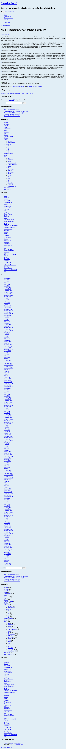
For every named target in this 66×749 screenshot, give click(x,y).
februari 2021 (7, 379)
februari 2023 (7, 341)
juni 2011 (6, 557)
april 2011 (7, 560)
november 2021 (8, 365)
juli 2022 (6, 352)
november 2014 (8, 493)
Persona (6, 239)
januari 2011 (7, 564)
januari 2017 (7, 453)
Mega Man (6, 230)
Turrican (6, 266)
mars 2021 (7, 377)
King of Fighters (9, 221)
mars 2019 (7, 413)
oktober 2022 (7, 348)
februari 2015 (7, 489)
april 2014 (7, 504)
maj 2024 (6, 320)
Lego (6, 223)
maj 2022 (6, 355)
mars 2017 (7, 450)
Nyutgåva (7, 237)
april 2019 (7, 411)
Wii (8, 180)
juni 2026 (6, 281)
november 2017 (8, 437)
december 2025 (8, 290)
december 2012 (8, 529)
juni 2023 (6, 335)
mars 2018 (7, 431)
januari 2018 (7, 434)
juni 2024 (6, 318)
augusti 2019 (7, 406)
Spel (5, 156)
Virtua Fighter (8, 268)
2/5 (8, 147)
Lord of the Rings (9, 227)
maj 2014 (6, 502)
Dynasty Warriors (8, 207)
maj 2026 (6, 282)
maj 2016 (6, 465)
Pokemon (6, 242)
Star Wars (6, 252)
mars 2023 (7, 340)
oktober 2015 (7, 476)
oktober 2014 (7, 495)
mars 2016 (7, 468)
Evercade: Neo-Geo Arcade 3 (12, 116)
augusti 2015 (7, 479)
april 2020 (7, 394)
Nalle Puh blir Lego (15, 743)
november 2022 (8, 346)
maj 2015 (6, 484)
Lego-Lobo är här (6, 93)
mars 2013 (7, 524)
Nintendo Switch (12, 164)
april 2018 (7, 430)
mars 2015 (7, 487)
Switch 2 (10, 178)
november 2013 (8, 512)
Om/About (7, 22)
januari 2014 (7, 509)
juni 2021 (6, 372)
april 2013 (7, 523)
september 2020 (8, 386)
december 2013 (8, 510)
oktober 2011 (7, 551)
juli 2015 (6, 481)
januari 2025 (7, 307)
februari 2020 (7, 397)
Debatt (6, 125)
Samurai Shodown (8, 245)
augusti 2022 (7, 351)
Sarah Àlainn (6, 246)
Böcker (6, 122)
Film (5, 127)
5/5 (8, 152)
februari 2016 (7, 470)
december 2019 (8, 400)
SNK (5, 248)
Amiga (5, 196)
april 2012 (7, 541)
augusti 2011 (7, 554)
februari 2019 (7, 414)
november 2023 (8, 327)
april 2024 (7, 321)
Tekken (6, 257)
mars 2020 (7, 396)
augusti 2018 (7, 423)
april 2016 (7, 467)
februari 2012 (7, 544)
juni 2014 (6, 501)
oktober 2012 (7, 532)
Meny (2, 11)
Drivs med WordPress (7, 747)
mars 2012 (7, 543)
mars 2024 (7, 323)
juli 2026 (6, 279)
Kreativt (6, 132)
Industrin (7, 216)
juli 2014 (6, 499)
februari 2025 (7, 306)
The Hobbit (7, 259)
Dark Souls (8, 204)
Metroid (6, 232)
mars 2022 (7, 358)
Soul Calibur (9, 250)
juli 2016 (6, 462)
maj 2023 (6, 337)
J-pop (5, 218)
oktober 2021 (7, 366)
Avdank (6, 19)
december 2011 (8, 547)
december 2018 (8, 417)
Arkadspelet (6, 197)
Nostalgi (6, 235)
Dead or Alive (7, 206)
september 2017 (8, 441)
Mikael (40, 86)
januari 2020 (7, 399)
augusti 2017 (7, 442)
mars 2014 (7, 506)
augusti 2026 (7, 278)
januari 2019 (7, 416)
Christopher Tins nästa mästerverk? (22, 93)
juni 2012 (6, 538)
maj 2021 (6, 374)
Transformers (20, 86)
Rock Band (7, 243)
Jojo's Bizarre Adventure (9, 219)
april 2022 (7, 357)
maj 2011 (6, 558)
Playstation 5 (11, 172)
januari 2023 (7, 343)
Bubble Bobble (7, 200)
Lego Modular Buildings (11, 225)
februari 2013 (7, 526)
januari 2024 (7, 326)
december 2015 (8, 473)
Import (9, 161)
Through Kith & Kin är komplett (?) (14, 113)
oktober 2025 (7, 293)
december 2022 (8, 344)
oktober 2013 (7, 513)
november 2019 (8, 402)
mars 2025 (7, 304)
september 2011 (8, 552)
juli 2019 (6, 408)
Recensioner (7, 16)
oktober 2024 (7, 312)
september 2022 (8, 349)
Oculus (9, 166)
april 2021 (7, 375)
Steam (9, 177)
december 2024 (8, 309)
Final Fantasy (8, 214)
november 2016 (8, 456)
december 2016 (8, 454)
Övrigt (6, 138)
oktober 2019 (7, 403)
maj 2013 (6, 521)
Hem (5, 15)
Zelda (5, 271)
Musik (6, 135)
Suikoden (6, 256)
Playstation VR (7, 240)
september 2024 (8, 313)
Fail (5, 211)
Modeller (10, 141)
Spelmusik (7, 187)
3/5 (8, 149)
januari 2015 (7, 490)
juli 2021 (6, 371)
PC (8, 167)
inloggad (11, 100)
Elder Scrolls (6, 209)
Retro (9, 175)
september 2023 (8, 331)
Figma (5, 212)
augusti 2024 (7, 315)
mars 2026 (7, 286)
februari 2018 (7, 433)
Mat (5, 133)
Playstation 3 (11, 169)
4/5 (8, 150)
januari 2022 (7, 361)
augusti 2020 (7, 388)
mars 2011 (7, 561)
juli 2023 (6, 334)
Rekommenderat (8, 18)
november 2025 (8, 292)
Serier (5, 155)
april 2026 (7, 284)
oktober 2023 (7, 329)
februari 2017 (7, 451)
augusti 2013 (7, 516)
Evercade (10, 159)
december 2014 (8, 492)
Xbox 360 (10, 183)
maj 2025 (6, 301)
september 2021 (8, 368)
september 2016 (8, 459)
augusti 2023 (7, 332)
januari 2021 (7, 380)
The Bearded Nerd (9, 189)
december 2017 (8, 436)
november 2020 (8, 383)
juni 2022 (6, 354)
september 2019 (8, 405)
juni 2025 (6, 300)
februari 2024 (7, 324)
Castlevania (8, 202)
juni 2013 (6, 520)
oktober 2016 (7, 458)
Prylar (14, 86)
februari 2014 (7, 507)
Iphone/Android (12, 163)
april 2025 (7, 303)
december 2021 (8, 363)
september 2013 (8, 515)
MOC (5, 233)
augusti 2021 (7, 369)
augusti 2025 (7, 296)
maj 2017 (6, 447)
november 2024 (8, 310)
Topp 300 (7, 262)
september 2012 (8, 533)
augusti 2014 (7, 498)
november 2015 (8, 475)
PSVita (9, 173)
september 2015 (8, 478)
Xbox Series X (12, 186)
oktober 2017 (7, 439)
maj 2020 (6, 392)
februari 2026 (7, 287)
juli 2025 (6, 298)
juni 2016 (6, 464)
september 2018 (8, 422)
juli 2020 (6, 389)
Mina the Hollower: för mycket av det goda (16, 111)
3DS (9, 158)
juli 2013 (6, 518)
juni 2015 (6, 482)
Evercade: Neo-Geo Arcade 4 (12, 114)
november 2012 (8, 530)
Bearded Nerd (9, 3)
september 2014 (8, 496)
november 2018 (8, 419)
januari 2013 (7, 527)
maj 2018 (6, 428)
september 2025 (8, 295)
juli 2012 (6, 537)
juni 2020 (6, 391)
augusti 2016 (7, 461)
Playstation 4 (11, 170)
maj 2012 (6, 540)
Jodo (5, 130)
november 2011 (8, 549)
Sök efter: (3, 103)
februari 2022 (7, 360)
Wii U (9, 181)
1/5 (8, 146)
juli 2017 (6, 444)
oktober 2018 (7, 420)
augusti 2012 (7, 535)
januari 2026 (7, 289)
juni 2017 (6, 445)
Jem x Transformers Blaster (11, 109)
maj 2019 (6, 410)
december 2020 (8, 382)
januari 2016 (7, 472)
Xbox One (10, 184)
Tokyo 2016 (6, 260)
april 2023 (7, 338)
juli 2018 (6, 425)
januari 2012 (7, 546)
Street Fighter (10, 254)
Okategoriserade (8, 136)
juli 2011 (6, 555)
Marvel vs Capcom (8, 693)
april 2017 (7, 448)
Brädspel (6, 124)
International (7, 128)
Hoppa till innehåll (10, 11)
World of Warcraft (10, 270)
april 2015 (7, 485)
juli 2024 (6, 317)
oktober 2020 (7, 385)
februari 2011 (7, 563)
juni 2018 (6, 427)
